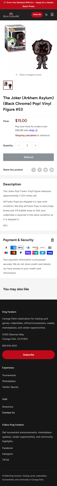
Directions (7, 406)
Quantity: (8, 145)
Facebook (7, 448)
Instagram (7, 453)
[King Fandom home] (11, 14)
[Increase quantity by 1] (35, 145)
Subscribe (37, 14)
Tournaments (9, 375)
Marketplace (9, 381)
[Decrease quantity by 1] (18, 145)
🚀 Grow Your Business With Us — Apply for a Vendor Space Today (28, 4)
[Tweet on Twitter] (45, 169)
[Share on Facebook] (33, 169)
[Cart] (46, 14)
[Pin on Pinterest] (39, 169)
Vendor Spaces (10, 387)
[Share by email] (51, 169)
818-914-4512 (9, 345)
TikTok (5, 459)
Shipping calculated (25, 135)
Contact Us (8, 412)
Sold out (28, 157)
